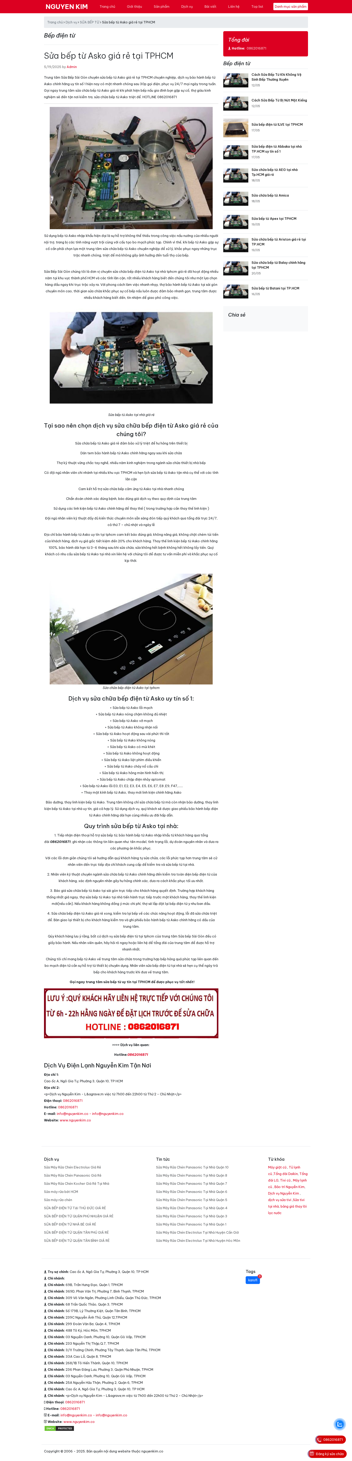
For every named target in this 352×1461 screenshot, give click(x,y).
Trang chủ (107, 6)
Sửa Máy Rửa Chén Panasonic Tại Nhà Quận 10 (192, 1167)
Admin (72, 67)
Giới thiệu (134, 6)
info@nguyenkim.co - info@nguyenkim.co (90, 1114)
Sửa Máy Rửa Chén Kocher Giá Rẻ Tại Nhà (76, 1184)
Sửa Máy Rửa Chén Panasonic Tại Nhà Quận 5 (191, 1200)
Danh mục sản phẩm (291, 6)
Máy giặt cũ (277, 1167)
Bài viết (210, 6)
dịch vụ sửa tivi (279, 1200)
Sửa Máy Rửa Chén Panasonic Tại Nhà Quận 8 (191, 1175)
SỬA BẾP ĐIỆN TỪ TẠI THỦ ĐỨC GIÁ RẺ (75, 1208)
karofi (254, 1279)
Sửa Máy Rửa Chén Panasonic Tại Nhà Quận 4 (192, 1208)
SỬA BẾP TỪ (89, 22)
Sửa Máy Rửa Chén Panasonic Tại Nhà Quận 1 (191, 1224)
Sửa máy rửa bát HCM (61, 1192)
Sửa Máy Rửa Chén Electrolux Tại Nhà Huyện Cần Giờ (197, 1232)
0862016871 (138, 1055)
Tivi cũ (285, 1180)
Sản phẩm (161, 6)
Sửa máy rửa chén (58, 1200)
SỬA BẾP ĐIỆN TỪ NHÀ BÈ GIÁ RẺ (70, 1224)
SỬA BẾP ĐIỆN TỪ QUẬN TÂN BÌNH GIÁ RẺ (77, 1241)
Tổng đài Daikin (285, 1174)
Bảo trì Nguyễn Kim (289, 1187)
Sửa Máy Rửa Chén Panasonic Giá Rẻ (72, 1175)
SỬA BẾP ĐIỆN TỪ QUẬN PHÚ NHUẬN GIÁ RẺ (78, 1216)
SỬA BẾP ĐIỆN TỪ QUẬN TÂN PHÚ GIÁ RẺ (76, 1232)
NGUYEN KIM (67, 6)
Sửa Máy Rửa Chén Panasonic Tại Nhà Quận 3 (191, 1216)
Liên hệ (234, 6)
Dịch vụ (187, 6)
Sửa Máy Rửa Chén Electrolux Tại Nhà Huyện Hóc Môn (198, 1241)
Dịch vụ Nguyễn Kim (283, 1193)
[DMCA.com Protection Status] (59, 1428)
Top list (257, 6)
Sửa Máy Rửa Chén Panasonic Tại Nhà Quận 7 (191, 1184)
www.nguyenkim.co (75, 1120)
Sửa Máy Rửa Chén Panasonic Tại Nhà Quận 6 (191, 1192)
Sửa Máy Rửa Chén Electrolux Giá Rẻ (72, 1167)
